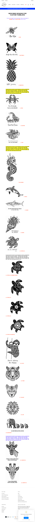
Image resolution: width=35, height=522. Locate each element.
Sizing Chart (3, 509)
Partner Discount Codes (5, 497)
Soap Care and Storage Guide (22, 501)
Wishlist (6, 0)
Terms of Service (20, 497)
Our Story (18, 4)
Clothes (9, 4)
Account (3, 506)
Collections (22, 4)
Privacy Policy (20, 496)
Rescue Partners (4, 496)
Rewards (3, 0)
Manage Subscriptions (21, 500)
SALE (26, 4)
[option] (17, 8)
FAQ (18, 493)
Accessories (13, 4)
